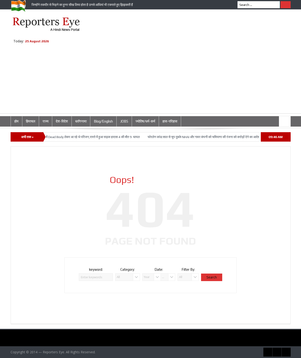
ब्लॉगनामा (81, 121)
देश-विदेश (62, 121)
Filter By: (188, 269)
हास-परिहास (169, 121)
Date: (158, 269)
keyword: (96, 269)
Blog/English (103, 121)
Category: (127, 269)
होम (16, 121)
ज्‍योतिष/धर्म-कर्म (145, 121)
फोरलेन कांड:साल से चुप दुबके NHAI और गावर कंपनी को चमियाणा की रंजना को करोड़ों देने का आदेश (199, 137)
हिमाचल (30, 121)
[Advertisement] (150, 80)
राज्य (45, 121)
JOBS (124, 121)
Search (211, 277)
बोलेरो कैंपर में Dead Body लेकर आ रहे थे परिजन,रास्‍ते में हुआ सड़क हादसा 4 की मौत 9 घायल (81, 137)
